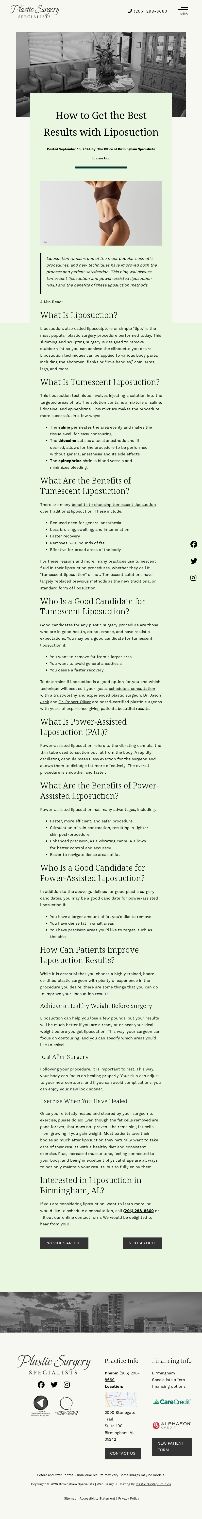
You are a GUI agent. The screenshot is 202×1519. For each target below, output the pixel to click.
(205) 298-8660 (149, 11)
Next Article (143, 1243)
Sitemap (70, 1499)
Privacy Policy (128, 1499)
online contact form (81, 1217)
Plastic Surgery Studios (153, 1484)
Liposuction (101, 158)
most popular (53, 335)
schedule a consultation (132, 688)
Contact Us (122, 1453)
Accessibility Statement (97, 1499)
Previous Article (64, 1243)
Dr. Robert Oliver (75, 702)
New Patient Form (170, 1446)
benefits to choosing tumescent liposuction (114, 504)
